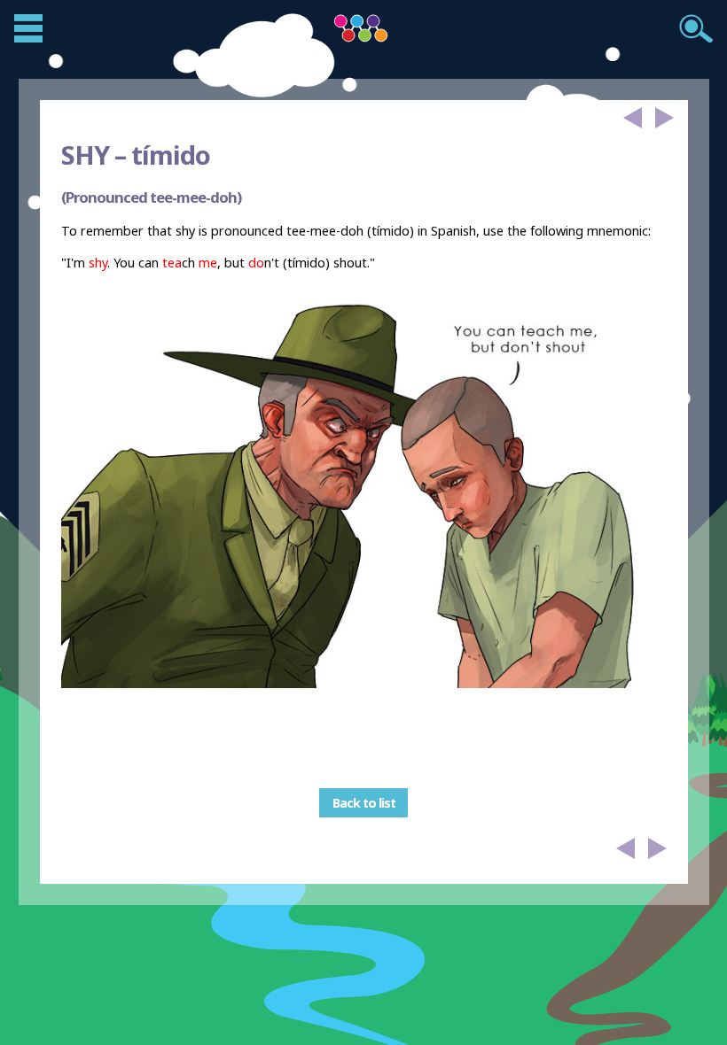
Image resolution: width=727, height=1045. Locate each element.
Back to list (363, 802)
